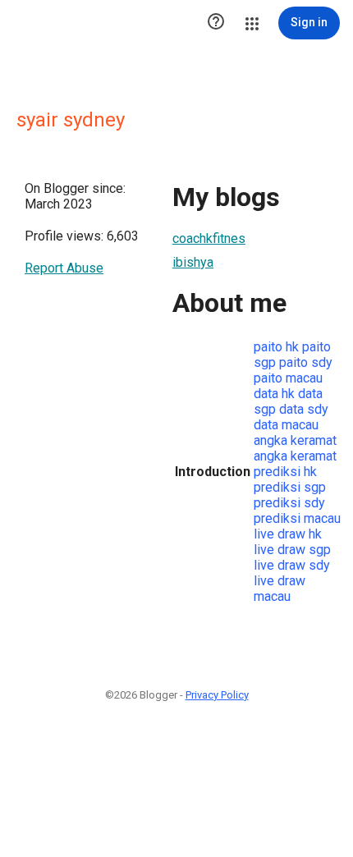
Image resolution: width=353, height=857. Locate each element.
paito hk (276, 347)
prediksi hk (285, 471)
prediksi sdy (289, 503)
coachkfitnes (208, 238)
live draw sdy (292, 565)
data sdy (303, 409)
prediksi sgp (290, 487)
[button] (216, 23)
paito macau (288, 378)
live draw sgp (292, 549)
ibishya (192, 262)
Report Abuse (64, 268)
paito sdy (305, 362)
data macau (286, 425)
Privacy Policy (217, 695)
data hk (274, 393)
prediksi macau (297, 518)
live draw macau (279, 588)
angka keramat (295, 440)
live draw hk (288, 534)
